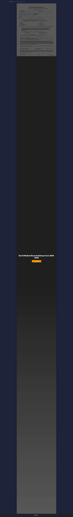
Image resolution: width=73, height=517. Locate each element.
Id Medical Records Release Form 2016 (21, 1)
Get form (36, 261)
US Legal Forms (11, 1)
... (14, 1)
